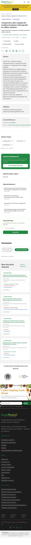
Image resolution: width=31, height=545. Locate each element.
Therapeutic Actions (8, 497)
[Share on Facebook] (6, 51)
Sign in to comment (21, 249)
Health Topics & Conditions (11, 492)
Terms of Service (13, 516)
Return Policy (6, 470)
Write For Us (5, 478)
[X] (20, 527)
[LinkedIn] (17, 527)
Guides (3, 445)
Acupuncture (7, 331)
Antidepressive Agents (19, 309)
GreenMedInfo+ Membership (11, 450)
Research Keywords (8, 494)
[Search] (24, 2)
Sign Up (26, 403)
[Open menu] (28, 2)
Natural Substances (8, 489)
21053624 (13, 123)
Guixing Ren (16, 35)
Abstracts (8, 14)
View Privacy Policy (19, 406)
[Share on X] (10, 51)
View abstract (6, 290)
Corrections (5, 472)
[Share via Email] (23, 51)
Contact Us (5, 462)
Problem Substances (9, 508)
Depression (6, 307)
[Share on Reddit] (16, 51)
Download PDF (8, 44)
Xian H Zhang (23, 35)
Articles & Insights (7, 440)
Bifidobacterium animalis (10, 351)
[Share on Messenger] (13, 51)
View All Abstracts (23, 265)
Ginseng (16, 284)
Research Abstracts (8, 442)
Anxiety (16, 307)
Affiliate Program (7, 480)
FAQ (2, 475)
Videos (3, 448)
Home (2, 14)
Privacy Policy (6, 464)
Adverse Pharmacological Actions (13, 505)
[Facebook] (14, 527)
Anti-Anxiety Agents (8, 309)
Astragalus (6, 284)
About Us (4, 459)
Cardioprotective (8, 287)
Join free (15, 9)
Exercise (26, 309)
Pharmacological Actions (10, 500)
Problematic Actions (8, 502)
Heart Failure (7, 285)
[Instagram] (10, 527)
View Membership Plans (15, 165)
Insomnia (12, 285)
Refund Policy (24, 516)
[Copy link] (20, 51)
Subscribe (15, 232)
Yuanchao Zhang (7, 35)
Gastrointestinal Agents (9, 355)
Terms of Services (7, 467)
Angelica (12, 284)
